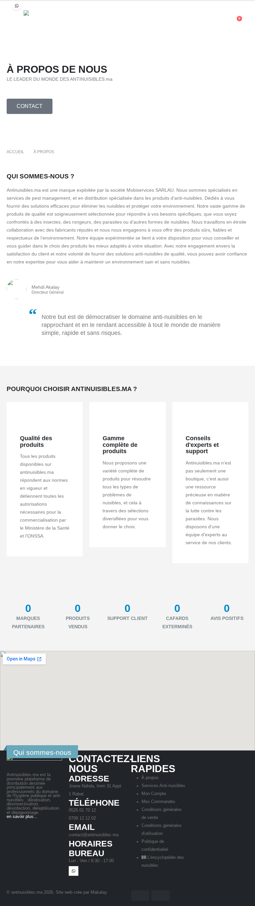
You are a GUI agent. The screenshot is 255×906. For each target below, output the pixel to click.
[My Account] (220, 22)
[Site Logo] (73, 22)
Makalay (99, 892)
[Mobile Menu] (13, 18)
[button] (206, 22)
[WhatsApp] (16, 5)
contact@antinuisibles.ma (94, 835)
